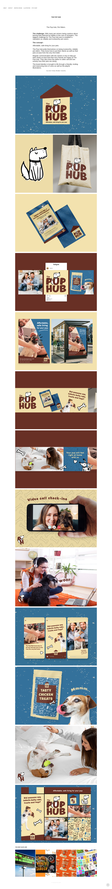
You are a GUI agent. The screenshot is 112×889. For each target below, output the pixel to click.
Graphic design (18, 8)
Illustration (27, 8)
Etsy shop (34, 8)
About (5, 8)
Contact (10, 8)
